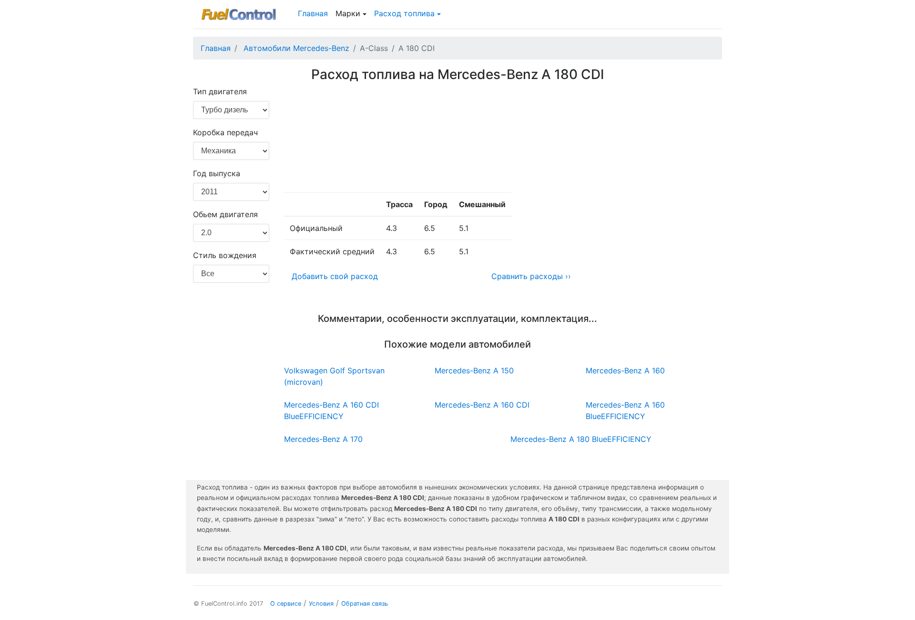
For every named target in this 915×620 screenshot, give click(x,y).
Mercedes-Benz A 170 (323, 439)
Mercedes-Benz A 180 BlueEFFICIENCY (580, 439)
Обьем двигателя (225, 214)
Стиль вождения (224, 255)
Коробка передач (225, 132)
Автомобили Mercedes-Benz (296, 48)
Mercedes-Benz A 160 (625, 370)
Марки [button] (348, 13)
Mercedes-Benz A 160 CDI (482, 405)
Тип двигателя (220, 91)
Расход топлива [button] (404, 13)
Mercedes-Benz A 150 (474, 370)
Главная (313, 13)
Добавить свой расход (335, 276)
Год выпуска (216, 173)
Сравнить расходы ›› (531, 276)
